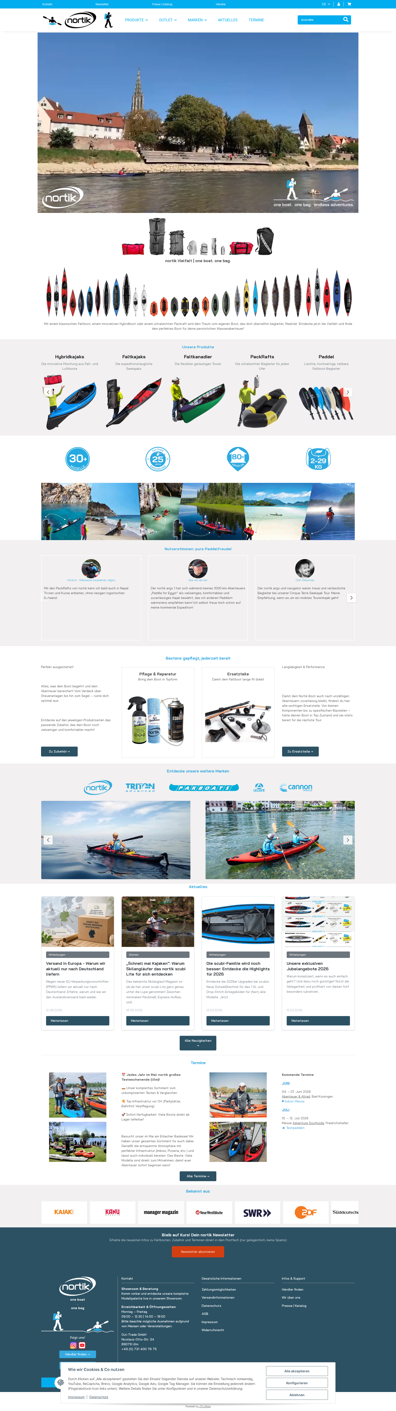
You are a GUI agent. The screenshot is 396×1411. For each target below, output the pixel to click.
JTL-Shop (205, 1406)
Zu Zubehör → (59, 751)
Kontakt (47, 4)
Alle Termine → (198, 1176)
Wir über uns (291, 1297)
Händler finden (292, 1289)
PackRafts (262, 356)
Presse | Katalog (162, 4)
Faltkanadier (198, 356)
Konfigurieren (297, 1383)
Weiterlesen (59, 1021)
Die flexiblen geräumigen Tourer (198, 364)
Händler (221, 4)
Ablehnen (297, 1395)
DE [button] (324, 4)
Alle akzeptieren (297, 1371)
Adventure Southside (308, 1123)
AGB (205, 1314)
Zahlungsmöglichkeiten (219, 1289)
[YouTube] (82, 1345)
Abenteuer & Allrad (296, 1096)
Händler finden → (77, 1354)
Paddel (326, 356)
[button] (339, 4)
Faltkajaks (134, 356)
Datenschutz (98, 1397)
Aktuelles (228, 20)
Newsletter (102, 4)
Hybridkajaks (69, 356)
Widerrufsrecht (213, 1330)
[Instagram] (73, 1345)
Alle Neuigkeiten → (198, 1043)
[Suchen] (346, 19)
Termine (256, 20)
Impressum (76, 1397)
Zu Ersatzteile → (300, 751)
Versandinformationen (218, 1297)
